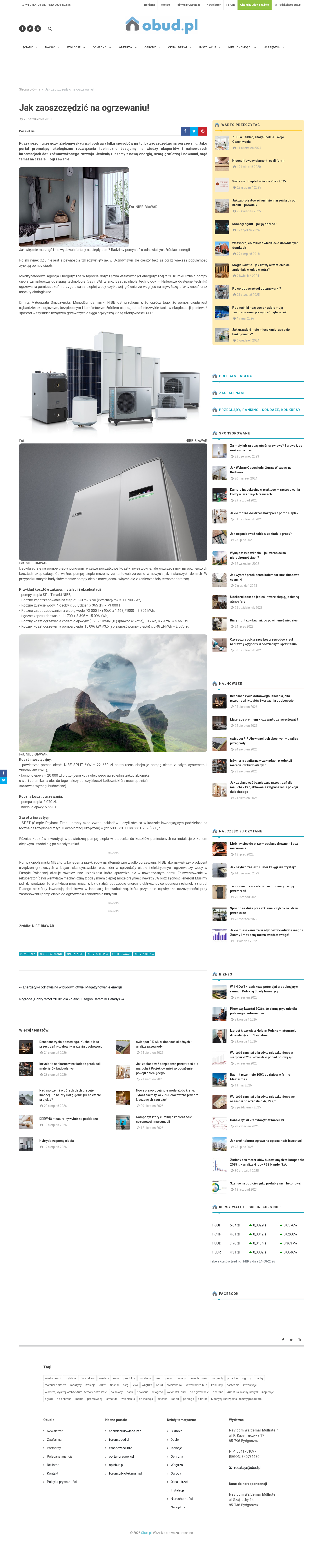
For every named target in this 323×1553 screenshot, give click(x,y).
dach (130, 1392)
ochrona (218, 1392)
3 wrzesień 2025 (246, 997)
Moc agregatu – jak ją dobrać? (254, 224)
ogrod (49, 1398)
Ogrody (176, 1473)
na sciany (117, 1392)
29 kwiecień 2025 (249, 211)
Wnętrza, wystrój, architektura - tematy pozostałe (76, 1392)
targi (126, 1385)
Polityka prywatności (188, 4)
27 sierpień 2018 (248, 254)
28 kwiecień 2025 (247, 1126)
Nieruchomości (182, 1499)
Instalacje (178, 1490)
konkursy (217, 1385)
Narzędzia (178, 1507)
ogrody (247, 1378)
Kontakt (165, 4)
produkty (129, 1378)
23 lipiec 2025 (244, 1147)
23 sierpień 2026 (55, 1074)
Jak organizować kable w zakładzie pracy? (261, 534)
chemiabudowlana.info (125, 1431)
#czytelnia (28, 954)
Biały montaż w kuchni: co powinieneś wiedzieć (264, 620)
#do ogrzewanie (51, 954)
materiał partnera (55, 1385)
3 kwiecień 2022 (246, 941)
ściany (182, 1378)
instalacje (145, 1378)
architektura (174, 1385)
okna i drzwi (87, 1378)
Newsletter (214, 4)
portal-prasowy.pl (121, 1457)
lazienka (162, 1398)
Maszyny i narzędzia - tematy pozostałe (236, 1398)
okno (158, 1378)
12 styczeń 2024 (248, 230)
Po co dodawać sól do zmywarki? (256, 288)
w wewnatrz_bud (196, 1385)
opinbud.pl (116, 1465)
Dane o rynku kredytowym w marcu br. (257, 1120)
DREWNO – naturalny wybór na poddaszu (68, 1119)
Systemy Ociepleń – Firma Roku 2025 (259, 181)
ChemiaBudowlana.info (254, 4)
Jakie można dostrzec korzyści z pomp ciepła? (264, 513)
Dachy (175, 1440)
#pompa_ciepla (98, 954)
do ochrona (64, 1398)
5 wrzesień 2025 (246, 1063)
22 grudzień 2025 (249, 187)
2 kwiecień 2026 (246, 1041)
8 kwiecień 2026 (246, 1019)
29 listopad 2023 (246, 500)
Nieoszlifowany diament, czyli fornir (258, 160)
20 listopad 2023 (246, 897)
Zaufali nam (231, 393)
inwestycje (250, 1385)
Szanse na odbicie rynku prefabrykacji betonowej (265, 1183)
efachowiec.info (120, 1448)
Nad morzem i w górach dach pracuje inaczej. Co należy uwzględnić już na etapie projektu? (70, 1095)
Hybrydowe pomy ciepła (56, 1140)
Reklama (149, 4)
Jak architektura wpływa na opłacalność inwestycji (266, 1140)
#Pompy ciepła (144, 954)
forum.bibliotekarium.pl (125, 1473)
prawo (169, 1378)
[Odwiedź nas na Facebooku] (22, 28)
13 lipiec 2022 (244, 854)
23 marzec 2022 (246, 919)
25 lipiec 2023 (244, 540)
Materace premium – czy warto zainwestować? (264, 719)
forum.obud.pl (119, 1440)
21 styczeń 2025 (248, 294)
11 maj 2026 (243, 1085)
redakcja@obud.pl (289, 4)
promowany (94, 1398)
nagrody (217, 1378)
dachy (259, 1378)
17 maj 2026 (245, 318)
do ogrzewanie (199, 1392)
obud (159, 1385)
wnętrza (147, 1385)
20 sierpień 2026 (55, 1106)
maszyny (76, 1385)
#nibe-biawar (121, 954)
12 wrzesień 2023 (247, 563)
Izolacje (176, 1448)
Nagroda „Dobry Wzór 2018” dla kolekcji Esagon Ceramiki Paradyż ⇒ (71, 999)
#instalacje (75, 954)
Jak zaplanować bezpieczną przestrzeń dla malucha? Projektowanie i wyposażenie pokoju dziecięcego (167, 1068)
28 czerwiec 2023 (247, 456)
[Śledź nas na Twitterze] (30, 28)
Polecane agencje (237, 376)
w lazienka (128, 1398)
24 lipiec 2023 (244, 626)
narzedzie (233, 1385)
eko (135, 1385)
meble (79, 1398)
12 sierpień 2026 (152, 1128)
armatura (112, 1398)
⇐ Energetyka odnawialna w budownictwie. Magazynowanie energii (70, 987)
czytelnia (70, 1378)
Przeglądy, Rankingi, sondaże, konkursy (259, 410)
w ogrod (157, 1392)
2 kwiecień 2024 (248, 276)
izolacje (90, 1385)
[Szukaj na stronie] (49, 28)
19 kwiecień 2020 (249, 167)
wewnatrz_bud (176, 1392)
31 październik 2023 (249, 519)
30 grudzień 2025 (247, 1170)
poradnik (232, 1378)
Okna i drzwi (179, 1482)
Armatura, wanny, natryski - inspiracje (250, 1392)
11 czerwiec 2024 (249, 148)
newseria (142, 1392)
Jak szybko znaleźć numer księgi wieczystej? (263, 867)
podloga (188, 1398)
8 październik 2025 (248, 1107)
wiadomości (53, 1378)
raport (175, 1398)
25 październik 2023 (249, 607)
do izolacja (146, 1398)
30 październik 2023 (249, 650)
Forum (230, 4)
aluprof (202, 1398)
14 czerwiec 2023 (247, 873)
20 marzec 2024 (246, 478)
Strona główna (29, 89)
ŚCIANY (176, 1431)
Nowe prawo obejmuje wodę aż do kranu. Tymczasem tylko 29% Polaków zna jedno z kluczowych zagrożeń (167, 1095)
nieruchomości (199, 1378)
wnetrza (104, 1378)
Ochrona (177, 1457)
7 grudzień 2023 (246, 585)
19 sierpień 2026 (55, 1125)
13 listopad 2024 (246, 1189)
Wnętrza (177, 1465)
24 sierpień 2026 (55, 1052)
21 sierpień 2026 (152, 1079)
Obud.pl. (146, 1533)
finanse (115, 1385)
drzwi (102, 1385)
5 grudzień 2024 (248, 340)
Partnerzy (54, 1448)
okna (116, 1378)
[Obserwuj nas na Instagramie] (37, 28)
